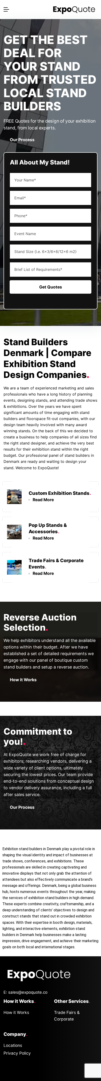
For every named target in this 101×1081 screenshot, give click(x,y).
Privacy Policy (17, 1053)
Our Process (22, 139)
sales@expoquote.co (27, 992)
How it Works (23, 679)
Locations (13, 1045)
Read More (43, 499)
